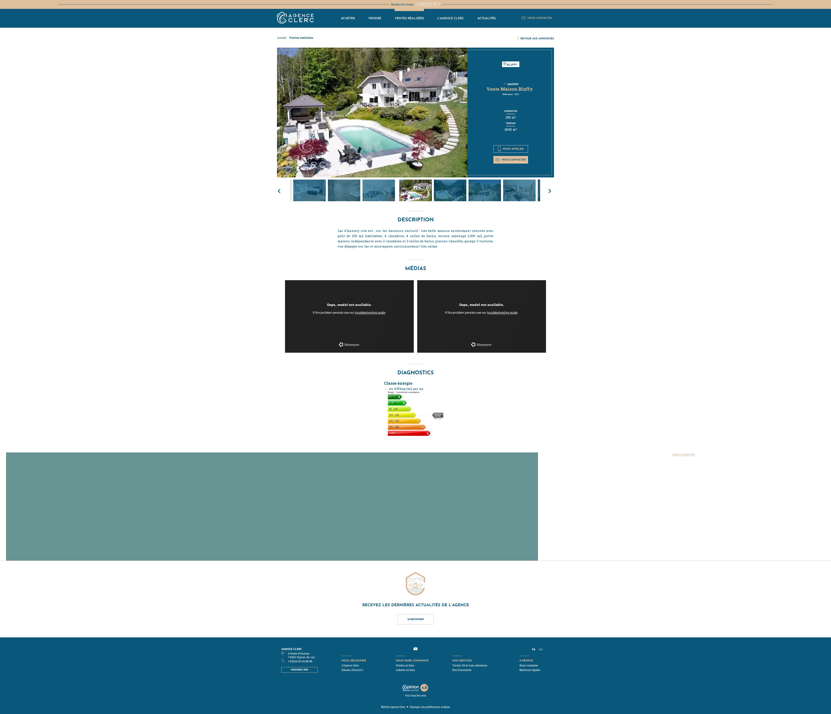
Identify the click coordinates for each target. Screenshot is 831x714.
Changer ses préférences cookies (430, 707)
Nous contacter (514, 159)
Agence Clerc (291, 649)
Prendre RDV (299, 669)
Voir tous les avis (415, 695)
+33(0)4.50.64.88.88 (300, 661)
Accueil (281, 37)
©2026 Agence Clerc (393, 707)
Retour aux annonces (537, 38)
